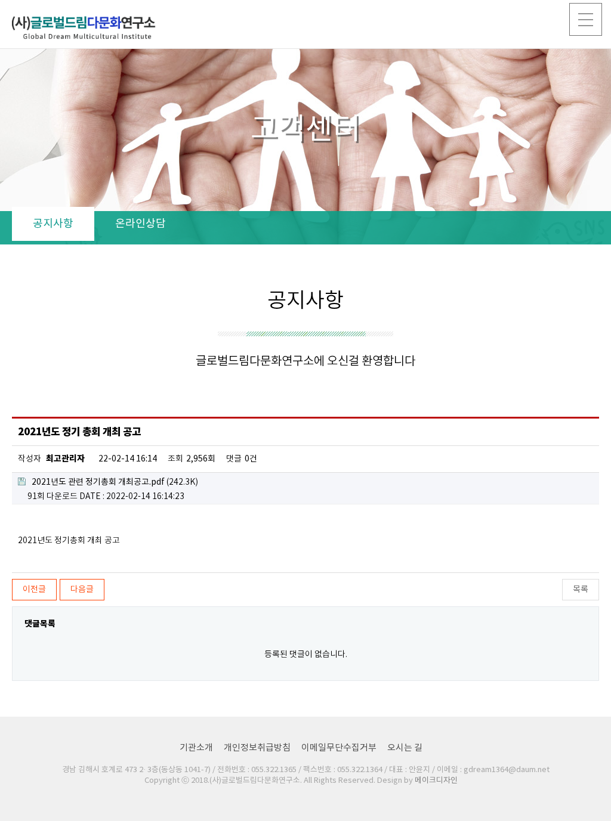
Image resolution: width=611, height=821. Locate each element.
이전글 (34, 589)
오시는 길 (404, 748)
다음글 (82, 589)
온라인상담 (140, 224)
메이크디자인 (436, 780)
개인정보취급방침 (257, 748)
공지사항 (53, 224)
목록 (580, 589)
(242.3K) (115, 482)
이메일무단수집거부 (339, 748)
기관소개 (196, 748)
